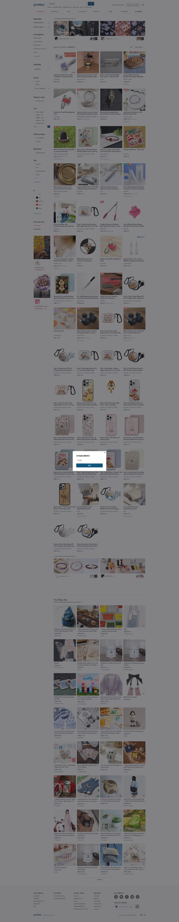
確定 (89, 465)
